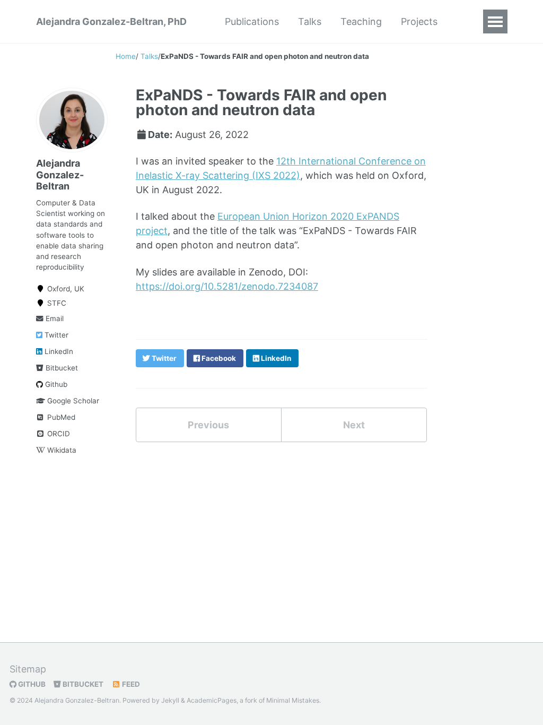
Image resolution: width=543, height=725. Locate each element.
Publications (252, 21)
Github (55, 384)
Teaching (361, 21)
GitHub (31, 684)
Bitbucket (60, 368)
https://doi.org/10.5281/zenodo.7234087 (227, 286)
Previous (208, 424)
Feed (130, 684)
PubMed (60, 417)
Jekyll (170, 700)
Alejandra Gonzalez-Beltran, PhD (111, 21)
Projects (419, 21)
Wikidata (60, 450)
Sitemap (28, 669)
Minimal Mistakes (292, 700)
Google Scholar (72, 400)
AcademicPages (212, 700)
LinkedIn (57, 351)
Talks (309, 21)
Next (354, 424)
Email (53, 318)
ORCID (57, 433)
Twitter (55, 335)
